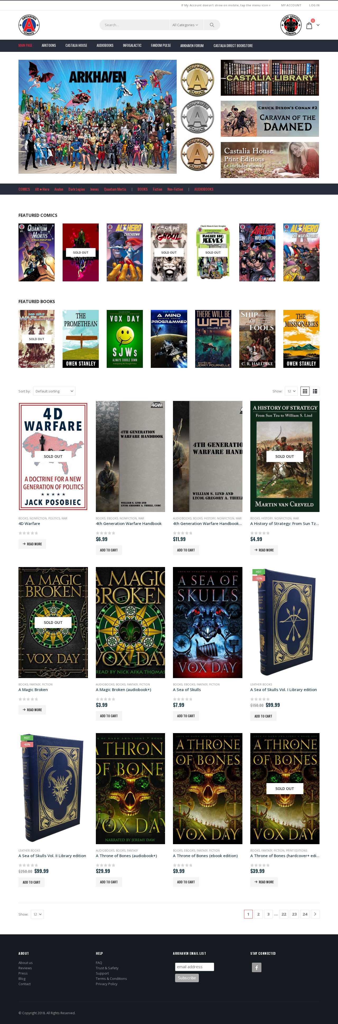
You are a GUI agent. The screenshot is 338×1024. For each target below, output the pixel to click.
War (64, 518)
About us (25, 962)
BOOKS (143, 189)
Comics (29, 256)
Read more (34, 544)
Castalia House (76, 45)
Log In (314, 5)
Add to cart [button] (109, 550)
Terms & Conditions (111, 978)
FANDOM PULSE (161, 45)
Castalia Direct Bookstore (233, 45)
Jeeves (94, 189)
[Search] (212, 25)
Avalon (58, 189)
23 (294, 914)
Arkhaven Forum (192, 45)
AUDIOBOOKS (203, 189)
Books (28, 349)
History (209, 518)
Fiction (157, 189)
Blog (21, 978)
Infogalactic (132, 45)
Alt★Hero (42, 189)
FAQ (99, 962)
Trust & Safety (107, 968)
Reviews (25, 968)
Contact (24, 983)
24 (305, 914)
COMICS (24, 189)
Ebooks (128, 343)
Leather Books (261, 684)
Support (102, 973)
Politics (54, 518)
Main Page (25, 45)
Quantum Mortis (115, 189)
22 (283, 914)
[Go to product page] (130, 456)
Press (23, 973)
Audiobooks (105, 45)
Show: (277, 391)
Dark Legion (76, 189)
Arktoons (49, 45)
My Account (291, 5)
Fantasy (35, 684)
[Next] (315, 914)
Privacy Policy (107, 983)
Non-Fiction (175, 189)
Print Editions (296, 850)
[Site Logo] (29, 25)
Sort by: (24, 391)
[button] (305, 391)
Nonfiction (264, 343)
